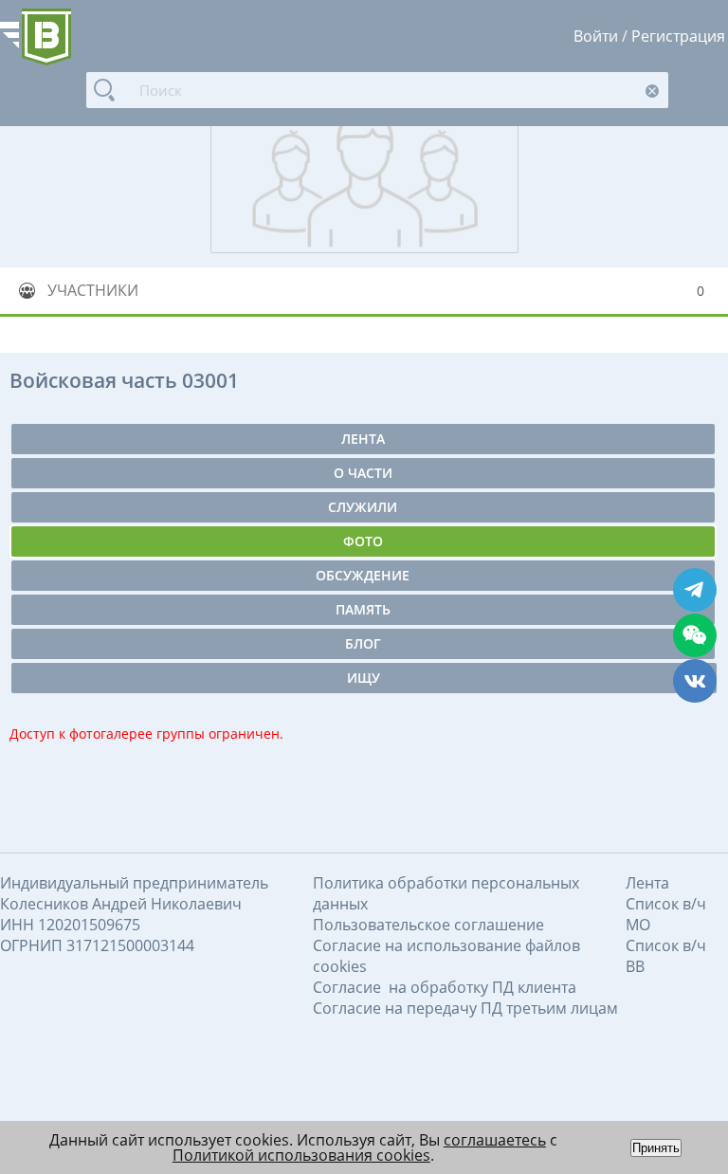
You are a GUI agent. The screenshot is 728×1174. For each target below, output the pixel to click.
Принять (656, 1148)
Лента (363, 439)
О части (363, 473)
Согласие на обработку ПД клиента (444, 987)
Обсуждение (363, 575)
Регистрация (678, 36)
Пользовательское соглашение (428, 924)
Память (363, 609)
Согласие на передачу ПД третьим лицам (465, 1008)
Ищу (363, 678)
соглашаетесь (495, 1139)
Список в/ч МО (666, 914)
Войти (595, 36)
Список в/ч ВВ (666, 956)
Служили (362, 507)
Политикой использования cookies (301, 1155)
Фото (363, 541)
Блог (363, 643)
